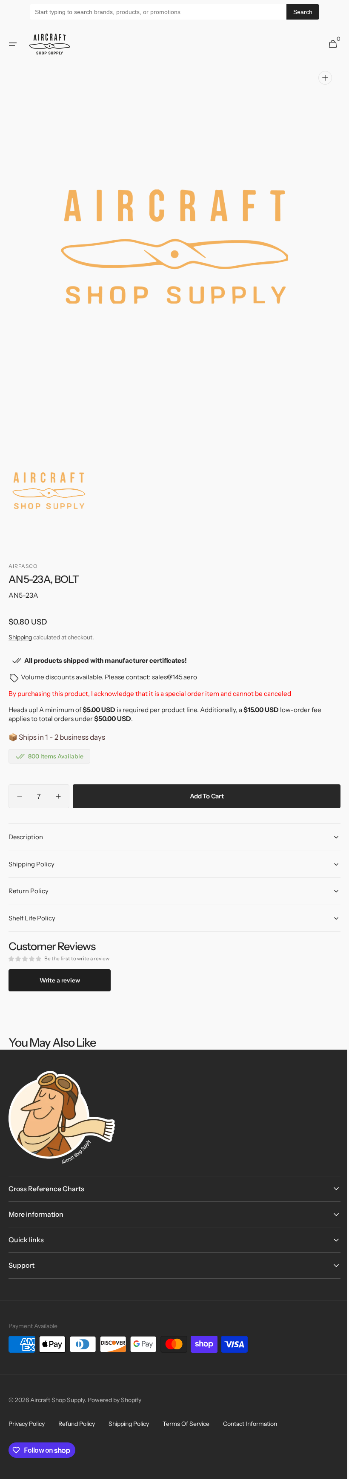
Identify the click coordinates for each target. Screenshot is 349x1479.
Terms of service (186, 1424)
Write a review (60, 980)
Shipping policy (129, 1424)
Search (302, 12)
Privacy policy (27, 1424)
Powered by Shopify (114, 1400)
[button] (12, 44)
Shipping (20, 637)
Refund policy (76, 1424)
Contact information (250, 1424)
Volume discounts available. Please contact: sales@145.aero (109, 677)
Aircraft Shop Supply (57, 1400)
